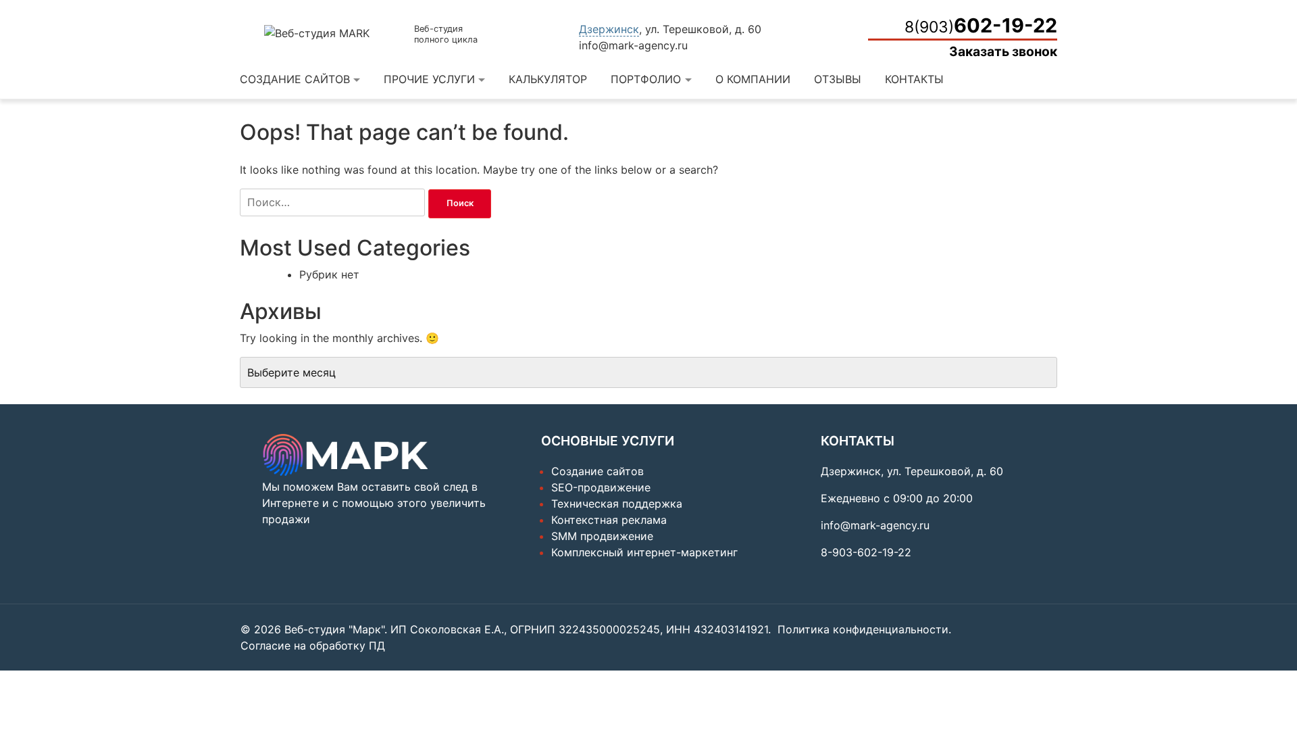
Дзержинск (609, 29)
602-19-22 (981, 25)
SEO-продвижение (601, 487)
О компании (752, 79)
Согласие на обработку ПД (312, 645)
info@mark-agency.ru (633, 45)
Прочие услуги (429, 79)
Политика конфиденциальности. (864, 629)
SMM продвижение (602, 536)
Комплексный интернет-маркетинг (644, 552)
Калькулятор (548, 79)
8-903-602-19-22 (866, 552)
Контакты (914, 79)
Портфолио (646, 79)
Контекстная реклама (609, 520)
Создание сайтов (295, 79)
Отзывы (837, 79)
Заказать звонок (1003, 51)
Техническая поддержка (616, 503)
